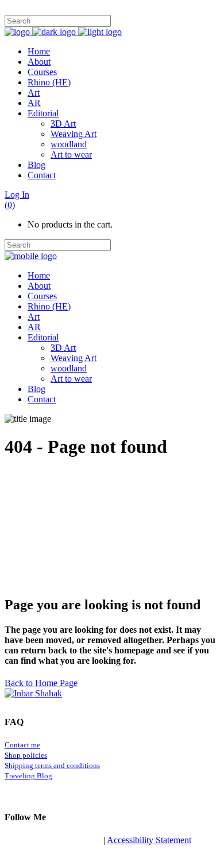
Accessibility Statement (149, 840)
